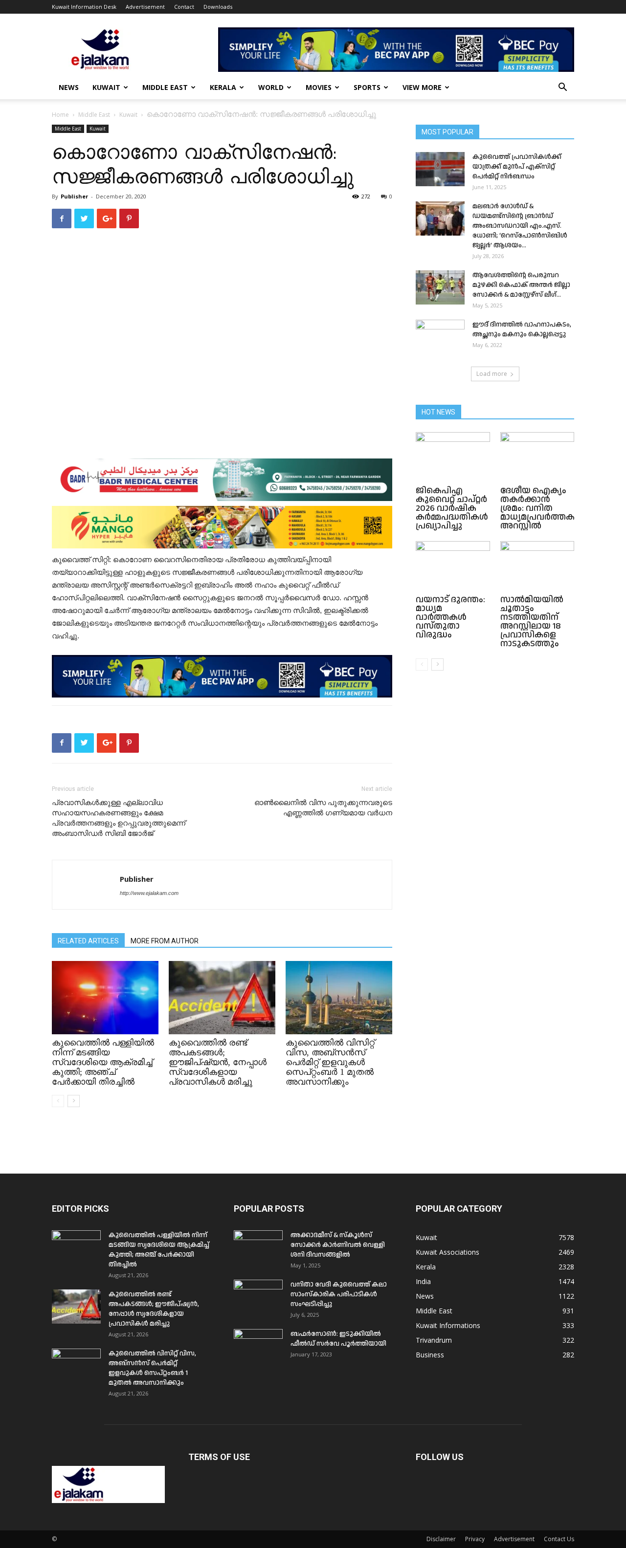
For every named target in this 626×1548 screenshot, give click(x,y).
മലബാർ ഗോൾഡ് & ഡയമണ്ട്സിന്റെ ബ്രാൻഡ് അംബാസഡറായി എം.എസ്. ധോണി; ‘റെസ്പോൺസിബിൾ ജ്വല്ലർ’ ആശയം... (519, 225)
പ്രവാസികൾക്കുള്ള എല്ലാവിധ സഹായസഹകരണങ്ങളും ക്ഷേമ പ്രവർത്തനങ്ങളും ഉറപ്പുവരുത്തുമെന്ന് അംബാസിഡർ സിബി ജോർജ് (118, 818)
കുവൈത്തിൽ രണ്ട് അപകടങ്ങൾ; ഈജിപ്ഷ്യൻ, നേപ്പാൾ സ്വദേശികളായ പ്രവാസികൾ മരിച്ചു (218, 1062)
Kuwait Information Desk (84, 6)
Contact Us (559, 1539)
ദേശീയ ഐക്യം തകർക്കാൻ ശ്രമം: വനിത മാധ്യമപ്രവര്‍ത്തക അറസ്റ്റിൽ (537, 508)
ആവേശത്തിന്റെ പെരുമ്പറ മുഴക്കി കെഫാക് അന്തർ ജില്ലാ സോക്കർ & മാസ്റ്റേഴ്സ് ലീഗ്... (521, 285)
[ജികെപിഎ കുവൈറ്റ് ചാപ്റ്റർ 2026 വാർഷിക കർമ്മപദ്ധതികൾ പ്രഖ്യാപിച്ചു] (453, 457)
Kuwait (106, 87)
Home (60, 114)
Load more (491, 374)
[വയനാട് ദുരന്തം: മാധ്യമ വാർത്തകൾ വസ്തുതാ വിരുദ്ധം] (453, 566)
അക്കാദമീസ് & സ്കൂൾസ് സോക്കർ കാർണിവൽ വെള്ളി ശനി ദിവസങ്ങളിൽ (338, 1245)
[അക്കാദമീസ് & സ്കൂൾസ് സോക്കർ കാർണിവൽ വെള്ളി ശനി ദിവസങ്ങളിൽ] (258, 1247)
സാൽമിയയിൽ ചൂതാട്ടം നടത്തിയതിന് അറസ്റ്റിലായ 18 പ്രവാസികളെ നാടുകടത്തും (531, 621)
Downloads (217, 6)
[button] (562, 88)
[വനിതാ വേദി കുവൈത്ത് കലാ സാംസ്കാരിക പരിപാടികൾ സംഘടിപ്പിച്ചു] (258, 1297)
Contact (184, 6)
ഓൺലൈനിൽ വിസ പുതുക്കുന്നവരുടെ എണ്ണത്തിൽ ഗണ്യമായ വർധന (323, 808)
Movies (319, 87)
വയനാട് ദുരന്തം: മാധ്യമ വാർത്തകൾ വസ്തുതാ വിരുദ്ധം (450, 617)
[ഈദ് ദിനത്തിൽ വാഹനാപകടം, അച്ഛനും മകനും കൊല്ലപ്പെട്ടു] (440, 337)
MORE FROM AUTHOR (165, 941)
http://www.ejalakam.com (149, 893)
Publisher (74, 196)
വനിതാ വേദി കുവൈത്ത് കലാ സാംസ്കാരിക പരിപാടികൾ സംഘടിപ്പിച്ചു (339, 1294)
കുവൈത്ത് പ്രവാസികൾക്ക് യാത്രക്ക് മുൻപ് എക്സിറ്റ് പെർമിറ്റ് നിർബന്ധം (516, 166)
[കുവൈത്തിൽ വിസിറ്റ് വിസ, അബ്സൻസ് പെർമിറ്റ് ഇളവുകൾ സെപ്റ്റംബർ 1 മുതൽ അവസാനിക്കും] (339, 997)
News (69, 87)
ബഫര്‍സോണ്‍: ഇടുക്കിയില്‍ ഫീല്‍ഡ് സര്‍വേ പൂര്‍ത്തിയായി (338, 1339)
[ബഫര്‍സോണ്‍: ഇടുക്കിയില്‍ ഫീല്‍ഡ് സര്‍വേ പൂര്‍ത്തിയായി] (258, 1346)
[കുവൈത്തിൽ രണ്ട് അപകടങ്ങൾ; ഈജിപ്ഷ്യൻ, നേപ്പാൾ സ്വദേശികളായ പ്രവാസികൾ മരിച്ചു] (222, 997)
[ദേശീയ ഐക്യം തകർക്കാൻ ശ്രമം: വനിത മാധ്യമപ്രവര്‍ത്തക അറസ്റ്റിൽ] (537, 457)
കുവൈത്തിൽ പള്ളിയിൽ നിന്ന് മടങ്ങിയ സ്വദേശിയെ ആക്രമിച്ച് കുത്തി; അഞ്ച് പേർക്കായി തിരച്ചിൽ (103, 1062)
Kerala (223, 87)
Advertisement (145, 6)
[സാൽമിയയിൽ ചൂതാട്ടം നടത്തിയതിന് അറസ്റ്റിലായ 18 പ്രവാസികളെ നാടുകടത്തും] (537, 566)
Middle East (165, 87)
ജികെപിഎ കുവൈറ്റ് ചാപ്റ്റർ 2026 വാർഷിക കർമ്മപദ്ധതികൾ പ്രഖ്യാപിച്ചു (452, 508)
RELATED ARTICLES (88, 941)
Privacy (475, 1539)
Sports (367, 87)
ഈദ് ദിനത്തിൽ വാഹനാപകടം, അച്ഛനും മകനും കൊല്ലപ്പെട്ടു (521, 329)
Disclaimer (441, 1539)
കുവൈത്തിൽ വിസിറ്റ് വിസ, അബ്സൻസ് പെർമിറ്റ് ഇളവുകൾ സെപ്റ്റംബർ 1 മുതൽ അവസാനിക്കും (330, 1062)
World (271, 87)
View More (422, 87)
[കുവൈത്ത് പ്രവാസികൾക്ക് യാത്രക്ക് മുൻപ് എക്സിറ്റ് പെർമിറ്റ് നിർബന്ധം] (440, 169)
